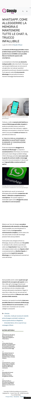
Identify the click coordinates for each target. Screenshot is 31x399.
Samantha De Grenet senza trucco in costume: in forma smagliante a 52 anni (7, 374)
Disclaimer (16, 396)
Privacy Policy (9, 396)
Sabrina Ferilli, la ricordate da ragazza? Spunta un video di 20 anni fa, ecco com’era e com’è (8, 383)
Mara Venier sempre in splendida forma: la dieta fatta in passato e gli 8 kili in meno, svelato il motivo (8, 355)
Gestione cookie (27, 397)
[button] (23, 11)
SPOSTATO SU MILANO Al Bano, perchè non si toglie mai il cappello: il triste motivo (8, 336)
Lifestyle (6, 313)
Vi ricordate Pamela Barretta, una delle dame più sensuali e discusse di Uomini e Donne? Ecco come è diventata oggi (8, 346)
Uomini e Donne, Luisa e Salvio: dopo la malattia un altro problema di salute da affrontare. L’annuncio (8, 365)
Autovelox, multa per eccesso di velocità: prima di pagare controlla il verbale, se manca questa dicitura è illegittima (15, 318)
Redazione (22, 396)
